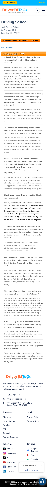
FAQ (5, 429)
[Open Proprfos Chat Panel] (42, 481)
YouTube (11, 462)
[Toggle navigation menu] (43, 10)
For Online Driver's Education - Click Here (20, 40)
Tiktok (10, 449)
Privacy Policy (33, 417)
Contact (6, 433)
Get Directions (7, 47)
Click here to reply (31, 470)
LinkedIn (11, 471)
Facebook (11, 467)
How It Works (9, 421)
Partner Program (10, 437)
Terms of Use (33, 421)
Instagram (11, 453)
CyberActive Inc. (16, 484)
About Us (7, 417)
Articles (6, 425)
